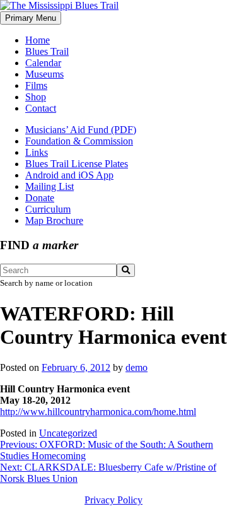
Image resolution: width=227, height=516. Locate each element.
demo (136, 367)
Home (37, 40)
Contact (40, 108)
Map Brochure (54, 220)
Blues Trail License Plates (76, 163)
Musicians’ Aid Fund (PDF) (80, 129)
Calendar (43, 62)
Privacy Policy (113, 500)
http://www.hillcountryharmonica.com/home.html (98, 411)
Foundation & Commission (79, 141)
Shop (35, 96)
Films (36, 85)
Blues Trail (47, 51)
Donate (39, 197)
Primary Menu (30, 18)
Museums (44, 74)
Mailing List (49, 186)
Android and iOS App (69, 175)
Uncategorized (68, 433)
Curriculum (48, 209)
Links (36, 152)
